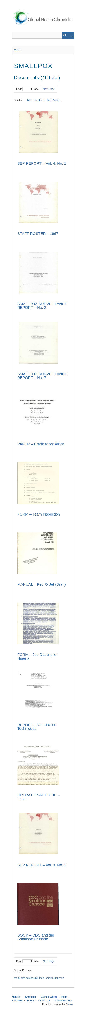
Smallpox (30, 996)
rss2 (61, 977)
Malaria (16, 996)
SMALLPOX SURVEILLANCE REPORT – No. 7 (42, 376)
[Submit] (65, 35)
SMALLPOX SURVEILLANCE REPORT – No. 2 (42, 306)
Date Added (53, 100)
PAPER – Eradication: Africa (40, 444)
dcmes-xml (32, 977)
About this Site (63, 1000)
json (41, 977)
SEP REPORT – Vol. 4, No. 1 (41, 163)
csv (22, 977)
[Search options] (71, 35)
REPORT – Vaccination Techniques (36, 727)
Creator (38, 100)
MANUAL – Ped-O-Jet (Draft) (41, 584)
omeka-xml (51, 977)
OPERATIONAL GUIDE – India (38, 797)
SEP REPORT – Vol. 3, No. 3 (41, 865)
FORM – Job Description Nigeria (37, 656)
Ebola (30, 1000)
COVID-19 (44, 1000)
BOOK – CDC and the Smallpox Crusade (35, 937)
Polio (64, 996)
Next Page (49, 89)
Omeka (70, 1004)
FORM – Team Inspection (38, 514)
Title (29, 100)
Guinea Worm (49, 996)
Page (19, 89)
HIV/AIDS (17, 1000)
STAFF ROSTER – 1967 (37, 234)
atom (17, 977)
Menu (17, 50)
